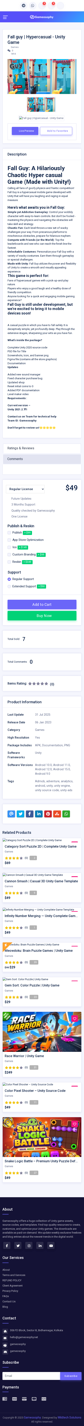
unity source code (47, 790)
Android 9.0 (42, 774)
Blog (5, 1306)
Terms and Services (13, 1275)
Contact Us (8, 1301)
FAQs (5, 1296)
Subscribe (70, 1375)
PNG (67, 745)
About (6, 1269)
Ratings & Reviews (20, 448)
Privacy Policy (10, 1290)
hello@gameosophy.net (24, 1337)
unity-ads (66, 790)
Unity (38, 753)
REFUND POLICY (11, 1280)
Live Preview (26, 130)
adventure (53, 781)
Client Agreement (12, 1285)
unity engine (62, 786)
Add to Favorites (57, 130)
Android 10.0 (43, 765)
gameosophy (18, 1344)
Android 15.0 (61, 769)
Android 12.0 (43, 769)
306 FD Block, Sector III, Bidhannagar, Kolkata (36, 1330)
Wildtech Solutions (69, 1417)
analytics (67, 781)
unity (49, 786)
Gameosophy (32, 1417)
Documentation (52, 745)
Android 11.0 (61, 765)
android (40, 786)
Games (14, 47)
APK (38, 745)
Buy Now (44, 616)
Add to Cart (42, 604)
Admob (40, 781)
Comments (15, 459)
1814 (13, 54)
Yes (37, 737)
